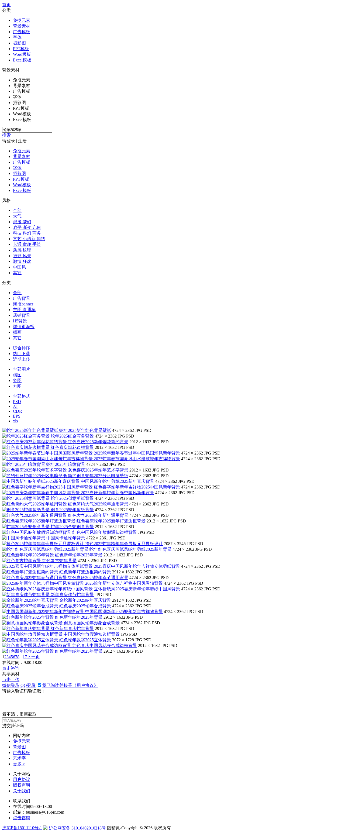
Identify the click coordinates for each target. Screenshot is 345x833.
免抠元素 (21, 20)
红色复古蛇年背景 (59, 560)
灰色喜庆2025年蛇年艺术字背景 (98, 470)
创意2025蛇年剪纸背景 (72, 509)
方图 (17, 386)
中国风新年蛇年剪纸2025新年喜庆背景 (117, 481)
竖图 (17, 380)
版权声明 (21, 785)
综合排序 (21, 348)
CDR (17, 411)
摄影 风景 (22, 255)
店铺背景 (21, 315)
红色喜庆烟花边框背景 (72, 447)
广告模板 (21, 31)
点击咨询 (10, 668)
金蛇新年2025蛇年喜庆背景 (85, 600)
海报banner (23, 304)
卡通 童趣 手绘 (27, 244)
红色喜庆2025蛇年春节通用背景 (98, 577)
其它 (17, 272)
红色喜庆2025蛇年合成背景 (85, 606)
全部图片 (21, 369)
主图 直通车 (24, 309)
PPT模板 (21, 48)
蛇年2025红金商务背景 (72, 436)
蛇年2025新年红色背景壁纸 (85, 430)
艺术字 (19, 758)
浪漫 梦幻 (22, 221)
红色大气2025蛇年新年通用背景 (98, 515)
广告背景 (21, 298)
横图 (17, 375)
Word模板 (22, 54)
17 (25, 657)
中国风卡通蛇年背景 (65, 538)
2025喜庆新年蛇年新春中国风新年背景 (117, 492)
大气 (17, 216)
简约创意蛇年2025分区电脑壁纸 (98, 475)
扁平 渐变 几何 (27, 227)
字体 (17, 37)
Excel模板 (22, 60)
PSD (17, 401)
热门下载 (21, 353)
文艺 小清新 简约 (29, 238)
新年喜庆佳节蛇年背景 (72, 594)
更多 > (19, 764)
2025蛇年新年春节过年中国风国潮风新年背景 (137, 453)
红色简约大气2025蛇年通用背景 (98, 504)
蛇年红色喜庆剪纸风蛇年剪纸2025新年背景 (130, 549)
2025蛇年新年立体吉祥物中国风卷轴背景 (124, 583)
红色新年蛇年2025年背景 (78, 555)
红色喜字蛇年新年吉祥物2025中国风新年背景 (137, 487)
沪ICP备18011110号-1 (22, 827)
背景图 (19, 747)
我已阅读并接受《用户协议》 (70, 685)
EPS (16, 416)
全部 (17, 210)
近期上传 (21, 359)
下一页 (33, 657)
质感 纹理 (22, 250)
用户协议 (21, 779)
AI (15, 406)
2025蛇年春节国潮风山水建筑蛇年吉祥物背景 (137, 458)
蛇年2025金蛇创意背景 (72, 526)
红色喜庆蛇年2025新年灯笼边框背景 (111, 521)
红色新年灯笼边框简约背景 (85, 572)
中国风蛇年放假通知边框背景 (92, 634)
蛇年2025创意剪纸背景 (72, 498)
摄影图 (19, 43)
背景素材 (21, 26)
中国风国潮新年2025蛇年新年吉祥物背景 (124, 611)
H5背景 (20, 321)
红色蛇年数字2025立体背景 (85, 640)
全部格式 (21, 396)
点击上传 (10, 679)
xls (15, 421)
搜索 (6, 135)
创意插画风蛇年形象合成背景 (92, 623)
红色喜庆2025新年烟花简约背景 (98, 441)
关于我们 (21, 791)
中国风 (19, 267)
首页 (6, 4)
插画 (17, 332)
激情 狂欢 (22, 261)
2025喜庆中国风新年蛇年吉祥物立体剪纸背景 (137, 566)
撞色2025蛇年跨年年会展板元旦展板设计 (124, 543)
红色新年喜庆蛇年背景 (72, 628)
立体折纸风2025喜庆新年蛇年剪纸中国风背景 (137, 589)
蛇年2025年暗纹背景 (65, 464)
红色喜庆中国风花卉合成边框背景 (104, 645)
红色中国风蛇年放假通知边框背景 (104, 532)
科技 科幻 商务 (27, 233)
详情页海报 (23, 326)
